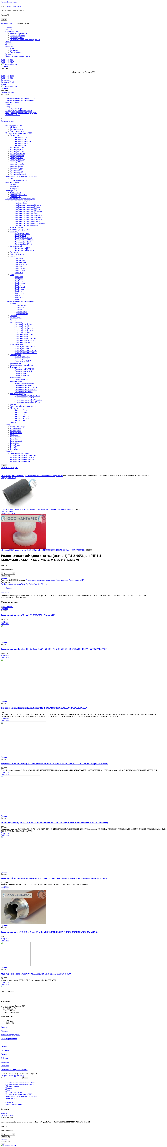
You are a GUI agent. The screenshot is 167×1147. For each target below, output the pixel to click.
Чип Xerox (19, 297)
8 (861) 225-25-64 (7, 60)
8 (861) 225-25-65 (7, 62)
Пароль (4, 15)
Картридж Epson (16, 149)
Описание (9, 588)
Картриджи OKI (16, 172)
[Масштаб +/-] (9, 1141)
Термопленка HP (21, 373)
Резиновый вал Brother (23, 324)
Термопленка (15, 367)
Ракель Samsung (21, 264)
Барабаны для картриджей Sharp (27, 221)
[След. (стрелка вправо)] (4, 1143)
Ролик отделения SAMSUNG (26, 353)
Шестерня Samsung (22, 418)
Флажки (13, 404)
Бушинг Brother (21, 305)
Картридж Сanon (16, 168)
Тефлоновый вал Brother (24, 385)
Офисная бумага (16, 129)
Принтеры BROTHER (18, 195)
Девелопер (14, 252)
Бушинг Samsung (21, 314)
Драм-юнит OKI (21, 139)
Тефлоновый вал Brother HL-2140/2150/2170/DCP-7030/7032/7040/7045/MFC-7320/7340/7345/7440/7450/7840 (54, 878)
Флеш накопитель (17, 131)
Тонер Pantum (15, 437)
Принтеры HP (15, 197)
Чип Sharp (18, 295)
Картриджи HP (16, 170)
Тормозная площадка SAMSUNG (27, 402)
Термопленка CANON (23, 371)
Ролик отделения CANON (25, 346)
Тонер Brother (15, 429)
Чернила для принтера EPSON (22, 459)
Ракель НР (19, 273)
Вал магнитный (16, 246)
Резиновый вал (16, 322)
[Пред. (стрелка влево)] (2, 1143)
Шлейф (13, 422)
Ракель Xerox (20, 271)
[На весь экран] (6, 1141)
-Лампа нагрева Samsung (24, 383)
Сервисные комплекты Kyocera (22, 365)
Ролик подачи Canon (22, 357)
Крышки (13, 316)
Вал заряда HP (20, 236)
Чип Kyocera (19, 281)
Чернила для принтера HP (20, 461)
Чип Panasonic (20, 287)
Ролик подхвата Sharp (23, 342)
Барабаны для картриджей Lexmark (28, 211)
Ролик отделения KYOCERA (26, 351)
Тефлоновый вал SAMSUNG (26, 390)
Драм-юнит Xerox (21, 143)
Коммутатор (14, 188)
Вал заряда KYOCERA (23, 238)
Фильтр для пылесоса (18, 180)
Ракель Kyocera (20, 260)
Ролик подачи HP (21, 359)
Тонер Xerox (15, 445)
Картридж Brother (17, 147)
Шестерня (14, 408)
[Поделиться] (4, 1141)
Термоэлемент (15, 377)
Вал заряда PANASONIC (24, 240)
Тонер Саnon (15, 449)
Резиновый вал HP (22, 326)
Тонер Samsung (16, 441)
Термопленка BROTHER (24, 369)
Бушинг (13, 303)
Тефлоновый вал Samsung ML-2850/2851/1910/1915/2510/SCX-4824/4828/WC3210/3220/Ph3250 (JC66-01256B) (54, 763)
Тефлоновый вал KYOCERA (26, 388)
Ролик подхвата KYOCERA (25, 338)
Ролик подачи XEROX (23, 361)
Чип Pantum (19, 289)
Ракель (12, 256)
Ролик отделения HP (23, 349)
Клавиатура (14, 186)
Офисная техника (12, 182)
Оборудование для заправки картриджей (21, 176)
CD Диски (14, 127)
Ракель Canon (20, 258)
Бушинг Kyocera (21, 312)
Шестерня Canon (21, 412)
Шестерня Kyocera (22, 416)
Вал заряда (14, 232)
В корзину (5, 576)
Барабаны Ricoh (21, 203)
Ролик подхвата (16, 363)
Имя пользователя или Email (12, 11)
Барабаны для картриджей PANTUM (29, 217)
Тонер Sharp (14, 443)
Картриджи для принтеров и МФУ (18, 133)
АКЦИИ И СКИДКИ (9, 468)
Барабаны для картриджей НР (26, 225)
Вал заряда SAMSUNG (23, 244)
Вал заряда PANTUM (23, 242)
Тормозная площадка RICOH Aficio (28, 400)
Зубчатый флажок (17, 254)
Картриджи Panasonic (18, 174)
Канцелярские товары (13, 125)
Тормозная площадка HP (24, 398)
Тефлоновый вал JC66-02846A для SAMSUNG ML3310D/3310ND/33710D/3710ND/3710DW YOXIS (49, 932)
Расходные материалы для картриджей (20, 199)
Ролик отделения (16, 344)
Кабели (13, 184)
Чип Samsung (20, 293)
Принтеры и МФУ (12, 191)
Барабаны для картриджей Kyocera (28, 209)
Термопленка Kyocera (23, 375)
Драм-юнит (14, 135)
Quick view (5, 624)
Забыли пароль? (7, 24)
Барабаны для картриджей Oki (26, 213)
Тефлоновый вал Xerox (23, 392)
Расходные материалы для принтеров (19, 301)
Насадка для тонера (17, 427)
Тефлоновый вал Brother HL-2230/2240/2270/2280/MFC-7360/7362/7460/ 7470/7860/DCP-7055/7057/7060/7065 (54, 649)
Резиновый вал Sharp (23, 332)
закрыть (4, 1113)
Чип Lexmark (20, 283)
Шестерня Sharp (21, 420)
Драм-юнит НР (20, 145)
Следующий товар (8, 513)
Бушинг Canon (20, 307)
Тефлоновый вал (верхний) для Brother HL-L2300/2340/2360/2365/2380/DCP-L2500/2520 (44, 708)
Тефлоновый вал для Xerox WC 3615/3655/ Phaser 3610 (28, 615)
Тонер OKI (14, 435)
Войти (4, 19)
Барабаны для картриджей (20, 201)
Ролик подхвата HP (22, 336)
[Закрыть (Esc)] (2, 1141)
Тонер (7, 424)
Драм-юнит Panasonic (23, 141)
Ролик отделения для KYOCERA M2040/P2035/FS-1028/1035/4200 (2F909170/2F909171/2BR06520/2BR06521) (54, 822)
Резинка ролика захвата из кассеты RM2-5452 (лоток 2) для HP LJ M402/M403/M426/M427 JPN (38, 509)
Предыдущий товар (8, 478)
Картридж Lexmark (17, 154)
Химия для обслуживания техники (23, 406)
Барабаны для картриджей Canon (27, 207)
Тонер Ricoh (14, 439)
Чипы (12, 275)
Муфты (13, 320)
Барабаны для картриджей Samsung (28, 219)
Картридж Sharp (16, 162)
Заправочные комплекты (19, 453)
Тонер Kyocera (15, 431)
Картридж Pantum (17, 156)
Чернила (8, 451)
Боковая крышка (16, 227)
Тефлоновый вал (16, 381)
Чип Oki (18, 285)
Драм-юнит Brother (22, 137)
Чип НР (18, 299)
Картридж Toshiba (17, 164)
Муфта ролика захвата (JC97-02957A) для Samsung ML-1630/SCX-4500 (36, 974)
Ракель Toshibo (20, 269)
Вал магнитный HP (22, 248)
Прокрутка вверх (7, 1115)
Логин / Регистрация (13, 1104)
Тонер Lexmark (16, 433)
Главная (4, 476)
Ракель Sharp (19, 266)
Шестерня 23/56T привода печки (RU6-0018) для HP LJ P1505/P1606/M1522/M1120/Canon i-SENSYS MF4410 (43, 550)
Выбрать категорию (8, 121)
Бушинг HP (19, 310)
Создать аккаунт (14, 6)
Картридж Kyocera (17, 152)
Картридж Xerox (16, 166)
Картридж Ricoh (16, 158)
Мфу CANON (15, 193)
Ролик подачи (15, 355)
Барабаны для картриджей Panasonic (29, 215)
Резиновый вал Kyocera (24, 328)
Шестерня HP (20, 414)
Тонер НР (13, 447)
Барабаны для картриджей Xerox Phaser (30, 223)
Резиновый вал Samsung (24, 330)
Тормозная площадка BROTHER (27, 396)
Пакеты (13, 178)
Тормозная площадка (18, 394)
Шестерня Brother (21, 410)
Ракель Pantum (20, 262)
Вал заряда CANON (22, 234)
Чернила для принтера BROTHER (23, 455)
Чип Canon (19, 277)
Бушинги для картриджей (20, 230)
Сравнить (4, 578)
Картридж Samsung (17, 160)
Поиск (4, 465)
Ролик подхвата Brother (24, 334)
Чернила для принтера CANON (22, 457)
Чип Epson (19, 279)
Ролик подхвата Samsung (24, 340)
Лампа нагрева (15, 318)
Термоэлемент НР (21, 379)
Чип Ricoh (18, 291)
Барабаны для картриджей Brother (28, 205)
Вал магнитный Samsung (24, 250)
